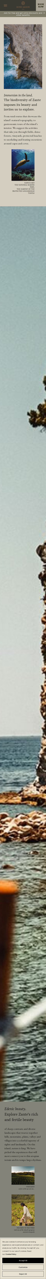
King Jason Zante (23, 5)
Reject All (23, 1274)
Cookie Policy (10, 1254)
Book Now (41, 5)
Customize (23, 1267)
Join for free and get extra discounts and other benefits (23, 14)
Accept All (23, 1260)
